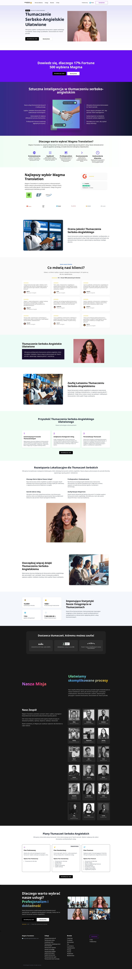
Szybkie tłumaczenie (50, 955)
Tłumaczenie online (50, 940)
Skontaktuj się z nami (32, 38)
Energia (69, 950)
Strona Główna (39, 2)
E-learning (69, 938)
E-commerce (70, 946)
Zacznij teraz (102, 2)
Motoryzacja (70, 942)
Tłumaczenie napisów (50, 947)
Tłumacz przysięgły (49, 949)
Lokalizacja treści (49, 942)
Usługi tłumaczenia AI (50, 938)
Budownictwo (70, 955)
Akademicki (70, 953)
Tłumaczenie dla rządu (50, 957)
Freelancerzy (85, 2)
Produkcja (69, 940)
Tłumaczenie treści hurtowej (52, 959)
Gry (68, 944)
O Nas (57, 2)
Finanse (69, 951)
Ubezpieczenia (71, 948)
